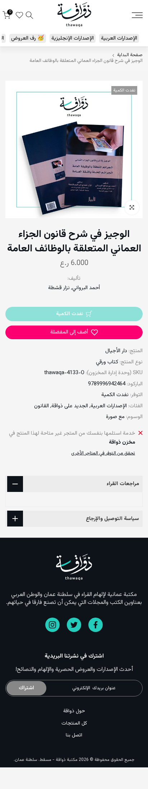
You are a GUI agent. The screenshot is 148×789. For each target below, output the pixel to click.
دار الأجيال (116, 351)
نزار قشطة (59, 288)
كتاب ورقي (107, 362)
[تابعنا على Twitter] (74, 625)
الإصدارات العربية (119, 38)
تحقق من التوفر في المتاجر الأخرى (103, 453)
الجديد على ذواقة (69, 406)
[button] (74, 332)
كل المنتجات (74, 723)
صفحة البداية (130, 55)
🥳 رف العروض (27, 38)
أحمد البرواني (86, 288)
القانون (41, 406)
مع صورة (115, 417)
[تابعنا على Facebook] (95, 625)
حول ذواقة (74, 711)
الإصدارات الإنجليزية (72, 38)
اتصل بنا (74, 735)
